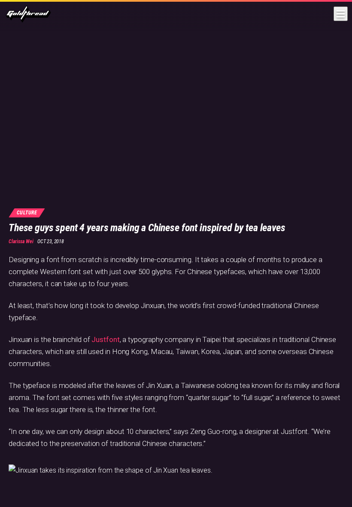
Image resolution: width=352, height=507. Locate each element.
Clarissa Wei (21, 241)
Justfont (105, 339)
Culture (27, 213)
